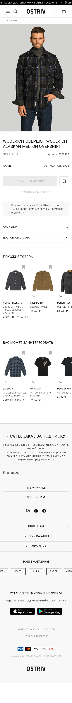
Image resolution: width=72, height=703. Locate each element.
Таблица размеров (56, 165)
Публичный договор (36, 635)
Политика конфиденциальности (36, 629)
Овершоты (11, 20)
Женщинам (36, 497)
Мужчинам (36, 488)
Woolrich (13, 141)
